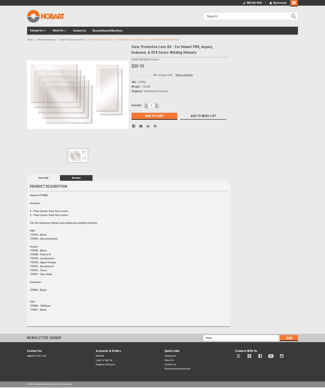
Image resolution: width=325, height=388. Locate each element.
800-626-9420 (254, 2)
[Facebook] (133, 126)
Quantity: (136, 105)
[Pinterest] (155, 126)
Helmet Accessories (46, 39)
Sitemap (67, 384)
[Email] (140, 126)
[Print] (148, 126)
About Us (58, 30)
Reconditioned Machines (107, 30)
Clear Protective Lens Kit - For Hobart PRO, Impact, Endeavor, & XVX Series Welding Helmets (133, 39)
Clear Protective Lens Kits (71, 39)
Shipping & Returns (105, 364)
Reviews (76, 177)
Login (98, 360)
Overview (43, 177)
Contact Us (79, 30)
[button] (238, 356)
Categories (37, 30)
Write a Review (184, 74)
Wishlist (100, 356)
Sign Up (108, 360)
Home (30, 39)
